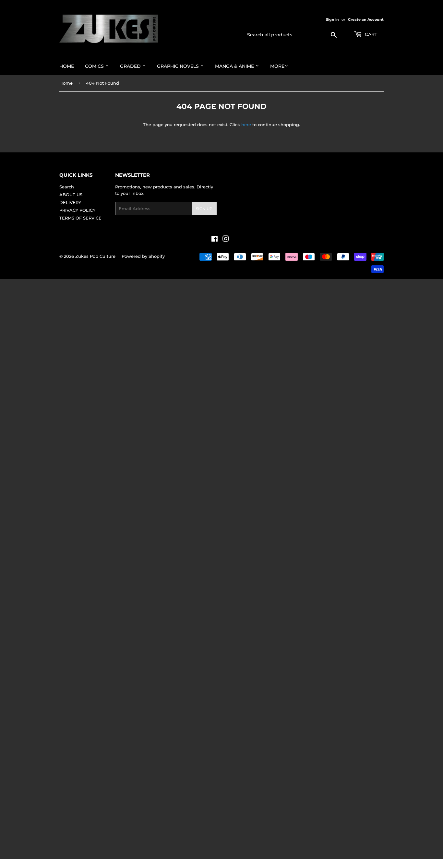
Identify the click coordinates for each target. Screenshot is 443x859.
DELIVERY (70, 202)
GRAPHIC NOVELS (178, 66)
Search (66, 186)
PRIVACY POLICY (77, 210)
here (246, 124)
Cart (370, 34)
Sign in (332, 19)
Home (66, 66)
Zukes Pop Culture (95, 256)
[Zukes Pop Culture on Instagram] (225, 239)
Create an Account (366, 19)
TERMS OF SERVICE (80, 218)
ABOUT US (70, 194)
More (277, 66)
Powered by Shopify (143, 256)
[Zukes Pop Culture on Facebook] (214, 239)
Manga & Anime (235, 66)
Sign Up (204, 208)
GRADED (131, 66)
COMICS (95, 66)
